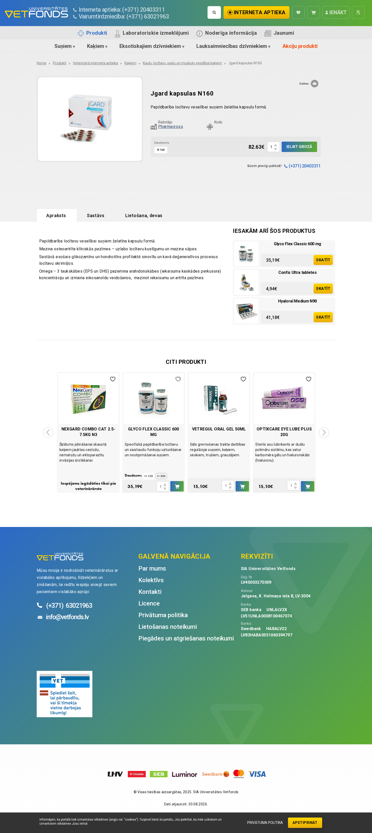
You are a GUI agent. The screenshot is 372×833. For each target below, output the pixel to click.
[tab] (57, 215)
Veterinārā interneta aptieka (95, 63)
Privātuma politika (265, 823)
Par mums (152, 568)
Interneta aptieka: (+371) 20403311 (122, 9)
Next (324, 432)
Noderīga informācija (231, 33)
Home (41, 63)
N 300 (161, 476)
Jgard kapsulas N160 (245, 63)
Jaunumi (284, 33)
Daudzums (161, 142)
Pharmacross (170, 126)
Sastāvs (95, 215)
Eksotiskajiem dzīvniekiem (150, 46)
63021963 (69, 605)
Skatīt (323, 260)
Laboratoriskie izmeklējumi (156, 33)
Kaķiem (95, 46)
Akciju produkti (300, 46)
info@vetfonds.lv (67, 617)
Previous (48, 432)
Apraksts (56, 215)
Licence (149, 603)
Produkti (96, 33)
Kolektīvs (151, 580)
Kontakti (149, 592)
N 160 (160, 150)
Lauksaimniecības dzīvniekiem (231, 46)
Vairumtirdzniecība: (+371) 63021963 (124, 16)
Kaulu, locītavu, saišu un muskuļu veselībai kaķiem (182, 63)
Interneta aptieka (259, 12)
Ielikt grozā (299, 146)
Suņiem (63, 46)
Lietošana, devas (143, 215)
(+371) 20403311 (305, 165)
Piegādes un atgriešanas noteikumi (186, 638)
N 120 (148, 476)
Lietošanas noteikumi (167, 627)
